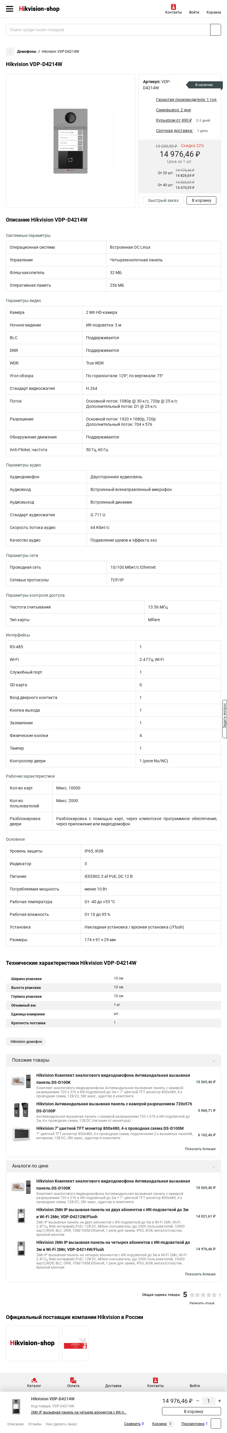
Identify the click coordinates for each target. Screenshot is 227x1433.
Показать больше (200, 1149)
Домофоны (26, 52)
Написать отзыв (201, 1303)
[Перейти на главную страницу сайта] (44, 8)
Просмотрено (193, 1424)
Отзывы (34, 1424)
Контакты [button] (173, 12)
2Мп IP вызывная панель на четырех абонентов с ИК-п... (79, 1412)
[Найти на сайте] (215, 30)
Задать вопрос (225, 716)
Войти (194, 12)
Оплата (73, 1386)
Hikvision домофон (26, 1042)
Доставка (113, 1386)
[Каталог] (9, 9)
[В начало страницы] (216, 1423)
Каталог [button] (34, 1386)
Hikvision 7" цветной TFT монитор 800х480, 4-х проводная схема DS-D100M (110, 1128)
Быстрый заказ (163, 200)
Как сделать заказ (61, 1424)
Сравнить (132, 1424)
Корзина (214, 12)
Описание (15, 1424)
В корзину (201, 200)
